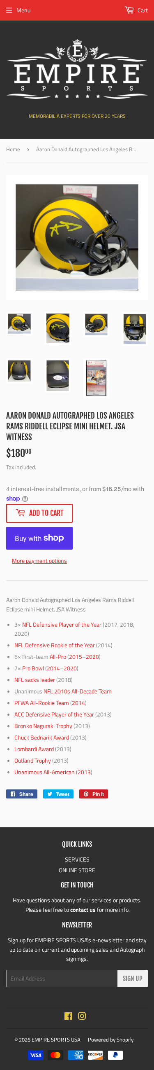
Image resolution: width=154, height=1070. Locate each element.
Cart (142, 10)
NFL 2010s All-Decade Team (78, 691)
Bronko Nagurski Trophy (43, 725)
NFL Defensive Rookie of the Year (54, 645)
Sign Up (133, 978)
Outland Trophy (32, 760)
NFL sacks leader (34, 679)
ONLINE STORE (77, 870)
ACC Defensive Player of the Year (54, 714)
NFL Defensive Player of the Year (61, 624)
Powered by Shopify (110, 1039)
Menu (23, 10)
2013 (84, 772)
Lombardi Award (34, 749)
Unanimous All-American (44, 772)
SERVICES (77, 859)
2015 (75, 656)
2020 (92, 656)
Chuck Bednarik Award (41, 737)
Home (13, 149)
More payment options (39, 560)
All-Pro (58, 656)
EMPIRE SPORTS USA (56, 1039)
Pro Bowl (33, 668)
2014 (53, 668)
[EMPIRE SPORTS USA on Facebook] (68, 1017)
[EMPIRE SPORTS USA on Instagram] (82, 1017)
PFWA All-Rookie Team (41, 702)
